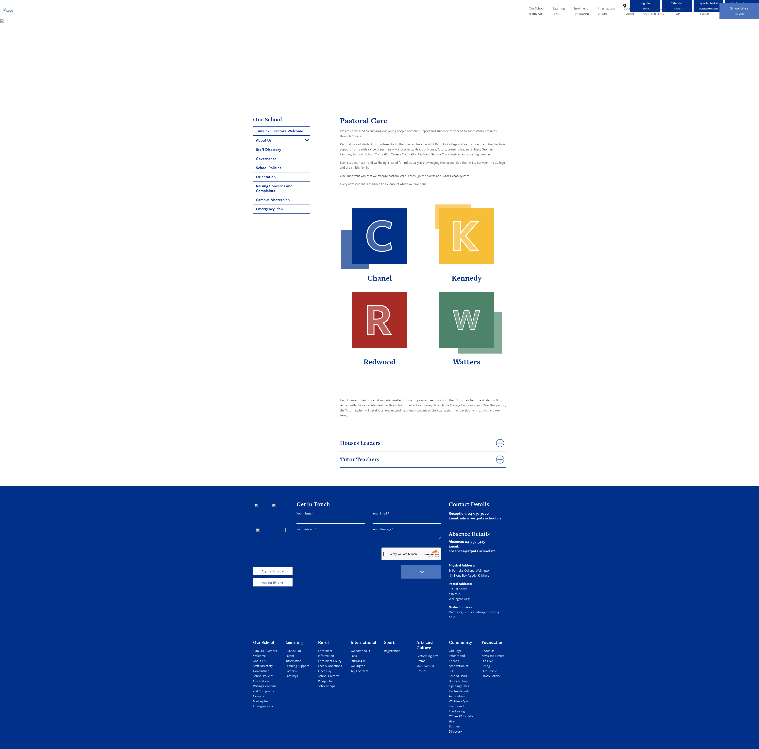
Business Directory (455, 729)
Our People (489, 671)
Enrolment (581, 10)
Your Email (381, 513)
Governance (261, 671)
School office (739, 10)
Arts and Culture (654, 10)
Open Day (324, 671)
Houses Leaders (360, 443)
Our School (536, 10)
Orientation (261, 681)
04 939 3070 (478, 513)
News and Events (492, 655)
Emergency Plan (264, 706)
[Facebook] (262, 506)
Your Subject (306, 529)
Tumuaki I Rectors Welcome (265, 653)
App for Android (272, 571)
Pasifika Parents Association (459, 694)
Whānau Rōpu (458, 701)
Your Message (383, 529)
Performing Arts (427, 655)
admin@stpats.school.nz (480, 518)
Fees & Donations (330, 665)
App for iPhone (273, 582)
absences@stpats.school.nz (472, 550)
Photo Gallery (490, 675)
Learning (559, 10)
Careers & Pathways (292, 673)
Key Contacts (359, 671)
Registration (392, 650)
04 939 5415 (475, 541)
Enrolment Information (326, 653)
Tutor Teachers (359, 459)
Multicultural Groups (425, 668)
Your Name (304, 513)
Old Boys (455, 650)
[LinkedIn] (279, 506)
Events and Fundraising (457, 709)
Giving (485, 665)
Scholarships (326, 686)
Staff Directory (263, 665)
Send (421, 571)
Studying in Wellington (358, 663)
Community (682, 10)
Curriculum (293, 650)
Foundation (706, 10)
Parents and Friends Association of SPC (458, 663)
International (606, 10)
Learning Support (297, 665)
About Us (259, 660)
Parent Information (293, 658)
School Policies (263, 675)
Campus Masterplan (260, 699)
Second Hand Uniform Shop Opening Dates (459, 680)
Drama (420, 660)
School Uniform (328, 675)
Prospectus (325, 681)
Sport (629, 10)
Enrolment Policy (329, 660)
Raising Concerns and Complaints (264, 688)
